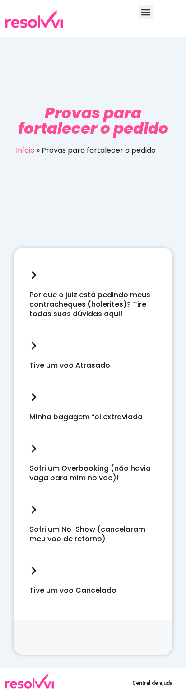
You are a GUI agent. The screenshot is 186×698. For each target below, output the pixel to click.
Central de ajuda (152, 683)
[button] (146, 12)
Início (25, 150)
